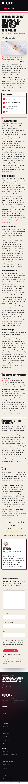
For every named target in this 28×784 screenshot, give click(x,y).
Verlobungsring (6, 380)
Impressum (6, 758)
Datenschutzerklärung (9, 761)
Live (4, 716)
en (2, 8)
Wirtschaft (6, 740)
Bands (4, 713)
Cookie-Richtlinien (8, 764)
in (6, 37)
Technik (5, 736)
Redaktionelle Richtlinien (10, 754)
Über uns (5, 751)
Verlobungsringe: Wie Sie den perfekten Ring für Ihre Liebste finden (13, 220)
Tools (4, 743)
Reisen (5, 730)
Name (5, 614)
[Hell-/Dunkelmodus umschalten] (8, 8)
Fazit (6, 111)
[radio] (7, 532)
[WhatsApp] (13, 37)
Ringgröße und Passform (12, 102)
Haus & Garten (7, 733)
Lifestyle (15, 33)
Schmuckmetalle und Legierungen (11, 107)
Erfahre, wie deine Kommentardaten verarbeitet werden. (13, 661)
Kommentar (7, 589)
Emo (4, 710)
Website (5, 631)
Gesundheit (6, 726)
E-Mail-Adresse (8, 622)
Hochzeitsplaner (6, 518)
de (5, 8)
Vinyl (4, 720)
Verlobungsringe (9, 99)
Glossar (5, 768)
